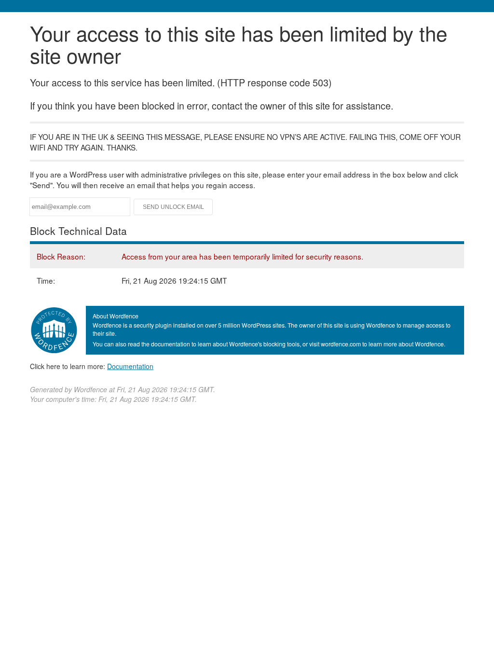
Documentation (130, 366)
